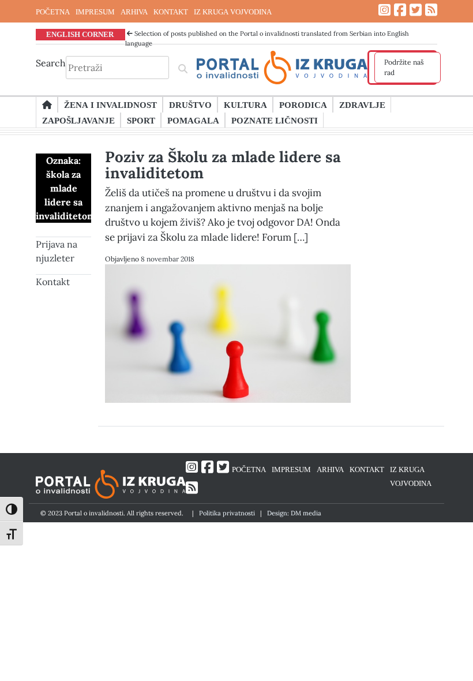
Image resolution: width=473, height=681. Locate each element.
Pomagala (193, 120)
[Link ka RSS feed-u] (431, 10)
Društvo (190, 104)
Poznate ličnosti (274, 120)
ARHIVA (134, 11)
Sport (141, 120)
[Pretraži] (183, 67)
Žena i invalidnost (110, 104)
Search (51, 63)
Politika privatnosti (227, 513)
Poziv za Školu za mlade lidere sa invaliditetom (223, 164)
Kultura (245, 104)
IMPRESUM (95, 11)
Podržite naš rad (404, 67)
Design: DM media (294, 513)
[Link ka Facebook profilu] (400, 10)
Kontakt (53, 281)
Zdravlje (362, 104)
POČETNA (53, 11)
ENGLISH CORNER (80, 34)
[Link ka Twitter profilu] (416, 10)
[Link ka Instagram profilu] (384, 10)
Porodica (303, 104)
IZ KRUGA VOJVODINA (233, 11)
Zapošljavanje (78, 120)
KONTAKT (170, 11)
